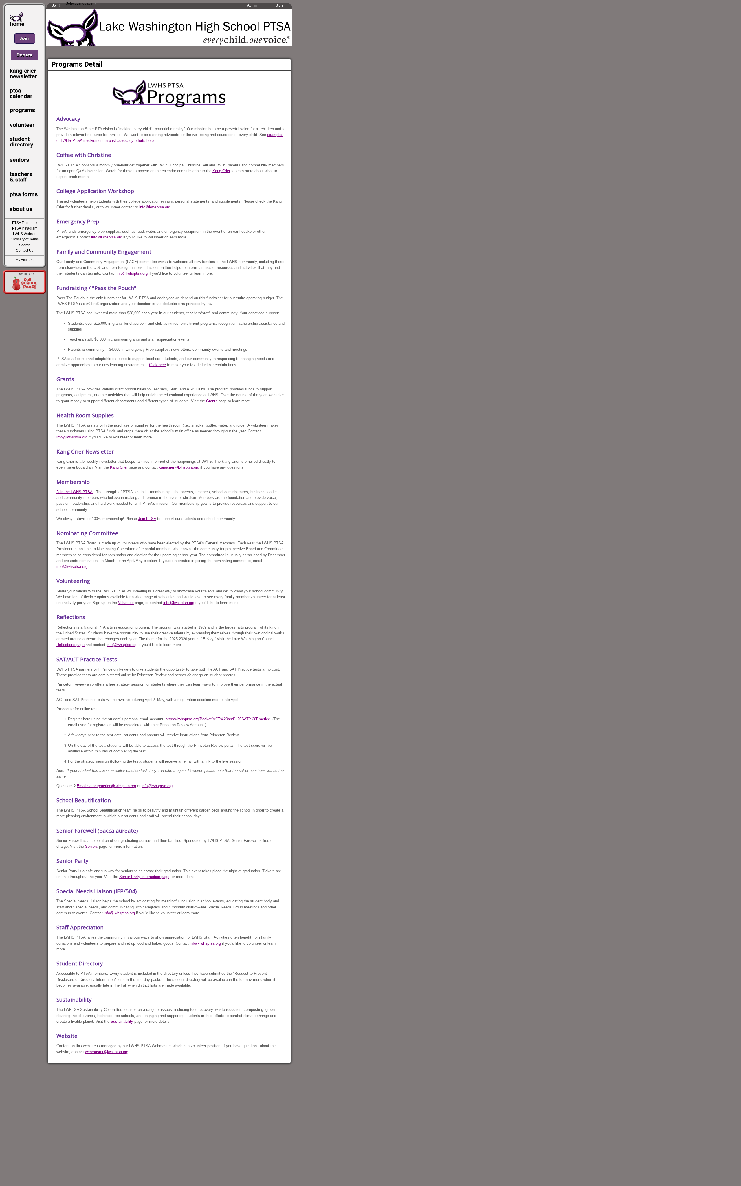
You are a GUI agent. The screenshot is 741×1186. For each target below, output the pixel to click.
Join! (56, 5)
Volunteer (126, 603)
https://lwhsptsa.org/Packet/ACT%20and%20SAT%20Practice (218, 719)
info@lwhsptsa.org (154, 207)
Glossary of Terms (25, 239)
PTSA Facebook (24, 223)
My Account (25, 260)
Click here (157, 365)
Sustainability (122, 1021)
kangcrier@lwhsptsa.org (179, 467)
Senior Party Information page (144, 877)
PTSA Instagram (24, 228)
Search (24, 245)
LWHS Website (24, 234)
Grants (211, 401)
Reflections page (70, 644)
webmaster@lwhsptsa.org (106, 1052)
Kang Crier (221, 171)
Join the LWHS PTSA (74, 492)
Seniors (91, 846)
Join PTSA (147, 519)
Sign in (281, 5)
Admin (252, 5)
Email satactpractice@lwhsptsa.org (106, 786)
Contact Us (24, 251)
